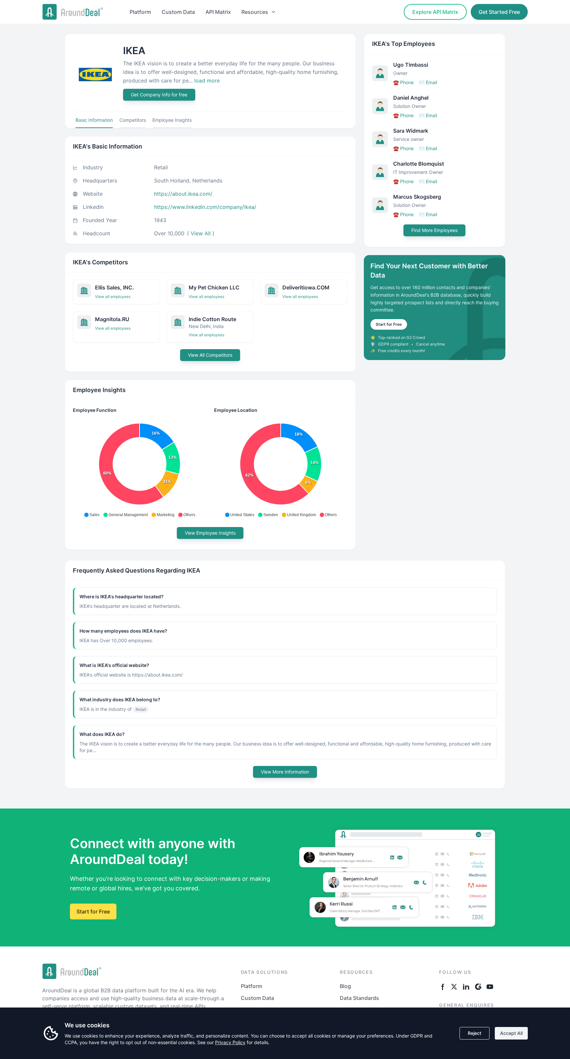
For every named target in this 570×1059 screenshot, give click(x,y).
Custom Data (178, 12)
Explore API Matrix (435, 12)
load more (207, 80)
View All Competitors (210, 355)
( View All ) (200, 233)
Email (428, 82)
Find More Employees (434, 230)
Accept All (511, 1033)
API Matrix (218, 12)
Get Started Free (499, 12)
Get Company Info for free (159, 94)
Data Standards (359, 998)
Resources (254, 12)
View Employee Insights (210, 533)
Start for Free (389, 324)
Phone (403, 82)
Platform (140, 12)
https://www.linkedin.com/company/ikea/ (205, 207)
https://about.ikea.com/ (183, 193)
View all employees (113, 296)
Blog (345, 986)
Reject (474, 1033)
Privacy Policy (230, 1042)
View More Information (285, 772)
